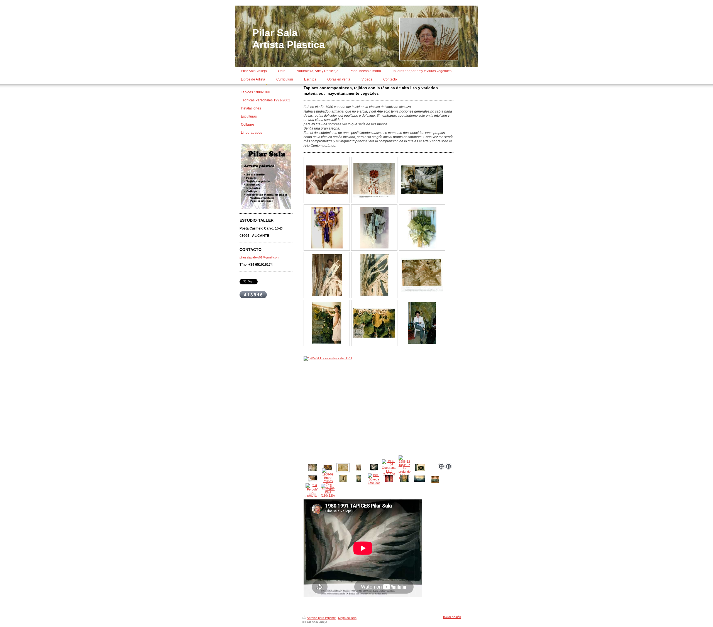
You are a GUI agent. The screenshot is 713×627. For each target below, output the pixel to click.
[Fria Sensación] (422, 275)
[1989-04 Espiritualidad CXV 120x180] (358, 478)
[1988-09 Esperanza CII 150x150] (343, 478)
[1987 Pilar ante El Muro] (326, 323)
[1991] (420, 467)
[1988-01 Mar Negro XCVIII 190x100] (313, 478)
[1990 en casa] (422, 323)
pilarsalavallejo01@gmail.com (259, 257)
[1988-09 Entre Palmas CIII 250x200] (328, 478)
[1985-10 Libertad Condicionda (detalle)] (374, 275)
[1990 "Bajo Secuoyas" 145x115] (404, 478)
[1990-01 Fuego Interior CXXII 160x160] (389, 478)
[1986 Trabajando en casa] (422, 179)
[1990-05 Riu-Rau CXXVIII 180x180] (435, 479)
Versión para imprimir (321, 617)
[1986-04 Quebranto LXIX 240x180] (389, 467)
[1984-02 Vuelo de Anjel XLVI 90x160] (374, 227)
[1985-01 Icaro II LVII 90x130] (421, 227)
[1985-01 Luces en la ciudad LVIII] (379, 408)
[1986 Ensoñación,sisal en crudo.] (312, 467)
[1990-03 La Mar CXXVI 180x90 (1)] (419, 478)
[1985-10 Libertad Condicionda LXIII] (358, 467)
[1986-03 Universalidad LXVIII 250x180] (374, 467)
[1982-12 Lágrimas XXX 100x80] (374, 180)
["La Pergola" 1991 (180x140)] (312, 490)
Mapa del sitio (347, 617)
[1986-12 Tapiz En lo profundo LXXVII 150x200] (405, 467)
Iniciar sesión (452, 617)
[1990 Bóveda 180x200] (374, 478)
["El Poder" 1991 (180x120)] (328, 490)
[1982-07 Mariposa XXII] (327, 227)
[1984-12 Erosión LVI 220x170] (328, 467)
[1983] (327, 179)
